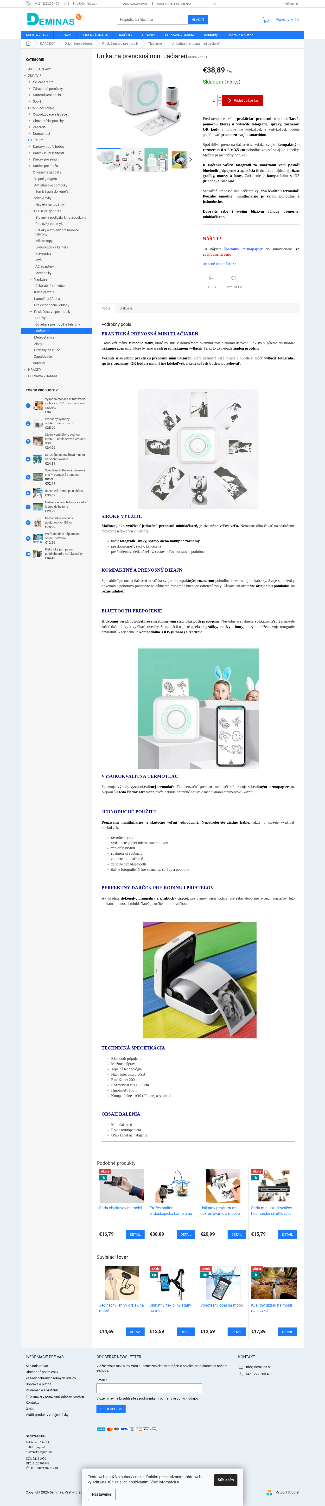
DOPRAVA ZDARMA (42, 376)
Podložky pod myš (49, 224)
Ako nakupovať (135, 4)
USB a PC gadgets (47, 211)
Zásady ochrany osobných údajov (51, 1378)
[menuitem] (37, 35)
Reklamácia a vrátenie (42, 1390)
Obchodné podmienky (174, 4)
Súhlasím (226, 1480)
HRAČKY (34, 369)
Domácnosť (41, 134)
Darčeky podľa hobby (48, 146)
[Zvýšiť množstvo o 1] (219, 97)
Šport (37, 101)
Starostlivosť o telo (47, 95)
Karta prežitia (44, 292)
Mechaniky (43, 273)
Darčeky (39, 363)
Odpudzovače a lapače (50, 114)
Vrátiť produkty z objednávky (47, 1415)
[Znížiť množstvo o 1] (219, 103)
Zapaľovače (43, 356)
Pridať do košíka (246, 100)
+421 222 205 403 (259, 1374)
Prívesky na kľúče (47, 350)
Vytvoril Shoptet (288, 1492)
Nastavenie (101, 1494)
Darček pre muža (45, 166)
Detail (135, 1332)
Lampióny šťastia (47, 299)
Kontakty (32, 1402)
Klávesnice (43, 253)
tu (178, 1482)
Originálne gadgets (47, 172)
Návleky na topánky (50, 204)
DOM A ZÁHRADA (41, 108)
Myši (38, 260)
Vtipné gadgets (45, 179)
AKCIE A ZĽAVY (39, 69)
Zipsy (38, 344)
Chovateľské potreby (48, 121)
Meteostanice (44, 337)
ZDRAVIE (34, 76)
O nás (30, 1409)
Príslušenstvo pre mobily (52, 312)
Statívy (40, 318)
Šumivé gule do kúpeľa (52, 191)
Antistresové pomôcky (50, 185)
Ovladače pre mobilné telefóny (57, 324)
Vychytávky (42, 198)
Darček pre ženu (45, 159)
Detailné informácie (217, 264)
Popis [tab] (106, 308)
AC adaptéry (44, 266)
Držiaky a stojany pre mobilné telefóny (57, 232)
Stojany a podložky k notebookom (60, 217)
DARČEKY (35, 140)
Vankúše (40, 279)
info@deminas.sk (258, 1367)
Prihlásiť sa (111, 1409)
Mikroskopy (44, 241)
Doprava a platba (38, 1384)
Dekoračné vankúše (49, 286)
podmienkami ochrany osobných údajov (168, 1398)
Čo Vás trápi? (43, 82)
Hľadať (198, 20)
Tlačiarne (42, 331)
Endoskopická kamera (51, 247)
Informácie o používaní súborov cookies (55, 1396)
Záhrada (39, 127)
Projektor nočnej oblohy (51, 305)
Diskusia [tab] (126, 308)
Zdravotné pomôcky (48, 89)
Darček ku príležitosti (48, 153)
